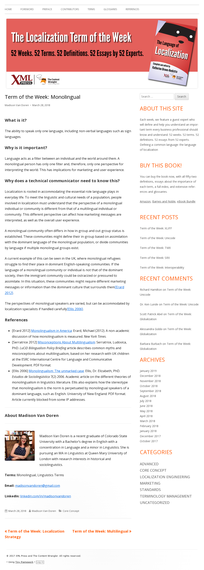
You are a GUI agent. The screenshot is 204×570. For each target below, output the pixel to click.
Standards (150, 489)
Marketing (150, 483)
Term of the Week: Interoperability (162, 267)
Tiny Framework (24, 562)
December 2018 (150, 376)
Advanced (149, 463)
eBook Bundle (186, 201)
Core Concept (71, 511)
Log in (40, 562)
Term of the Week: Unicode (157, 238)
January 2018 (148, 431)
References (132, 9)
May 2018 (146, 411)
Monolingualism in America (51, 331)
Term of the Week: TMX (155, 248)
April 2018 (146, 416)
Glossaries (110, 9)
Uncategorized (155, 502)
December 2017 (150, 436)
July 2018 (145, 401)
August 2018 (148, 396)
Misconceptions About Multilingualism (66, 342)
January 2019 (148, 371)
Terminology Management (166, 496)
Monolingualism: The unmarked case (56, 371)
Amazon (145, 201)
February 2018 (149, 426)
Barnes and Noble (164, 201)
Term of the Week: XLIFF (156, 228)
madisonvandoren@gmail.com (37, 485)
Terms (91, 9)
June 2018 (146, 406)
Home (8, 9)
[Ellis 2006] (75, 309)
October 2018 (149, 386)
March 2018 (147, 421)
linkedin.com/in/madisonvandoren (45, 496)
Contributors (70, 9)
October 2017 (149, 441)
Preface (47, 9)
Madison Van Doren (17, 105)
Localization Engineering (165, 476)
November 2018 (150, 381)
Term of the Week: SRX (155, 258)
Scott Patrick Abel (151, 314)
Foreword (27, 9)
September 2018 (150, 391)
